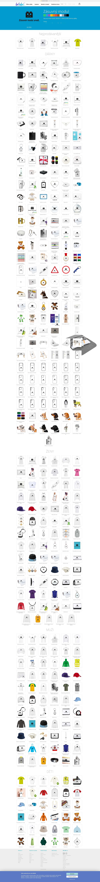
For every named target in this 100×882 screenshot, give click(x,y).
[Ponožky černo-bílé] (33, 528)
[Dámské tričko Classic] (33, 38)
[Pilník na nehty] (33, 577)
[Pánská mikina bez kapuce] (78, 743)
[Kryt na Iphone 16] (55, 362)
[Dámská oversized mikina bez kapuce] (78, 492)
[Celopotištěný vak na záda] (33, 719)
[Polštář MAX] (22, 82)
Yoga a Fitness (43, 858)
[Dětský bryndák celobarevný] (55, 824)
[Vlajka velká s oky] (44, 119)
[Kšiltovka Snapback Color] (33, 553)
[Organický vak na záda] (22, 565)
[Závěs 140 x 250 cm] (55, 350)
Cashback (64, 856)
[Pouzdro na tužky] (55, 812)
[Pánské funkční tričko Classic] (66, 646)
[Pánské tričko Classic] (21, 38)
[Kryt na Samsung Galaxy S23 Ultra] (55, 399)
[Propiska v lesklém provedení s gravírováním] (22, 253)
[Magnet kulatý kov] (33, 301)
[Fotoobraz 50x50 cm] (44, 204)
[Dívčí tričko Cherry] (22, 788)
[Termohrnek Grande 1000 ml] (66, 423)
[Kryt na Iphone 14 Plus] (78, 374)
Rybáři (42, 865)
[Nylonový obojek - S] (33, 423)
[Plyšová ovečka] (33, 192)
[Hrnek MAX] (55, 143)
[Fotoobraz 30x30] (55, 131)
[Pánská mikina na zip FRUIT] (22, 719)
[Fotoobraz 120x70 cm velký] (55, 192)
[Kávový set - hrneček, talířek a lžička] (66, 180)
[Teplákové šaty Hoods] (78, 528)
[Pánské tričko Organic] (78, 634)
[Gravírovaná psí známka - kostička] (78, 253)
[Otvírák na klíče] (66, 301)
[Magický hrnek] (44, 70)
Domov (19, 861)
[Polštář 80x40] (44, 326)
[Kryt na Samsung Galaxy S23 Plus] (44, 399)
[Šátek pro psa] (66, 119)
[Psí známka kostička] (55, 253)
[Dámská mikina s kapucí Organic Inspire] (78, 516)
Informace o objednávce (67, 855)
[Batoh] (33, 516)
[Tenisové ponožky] (33, 658)
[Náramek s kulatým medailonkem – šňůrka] (66, 528)
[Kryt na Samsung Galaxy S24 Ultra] (22, 399)
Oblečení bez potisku (55, 854)
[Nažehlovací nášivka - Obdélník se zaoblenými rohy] (66, 216)
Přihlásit (69, 4)
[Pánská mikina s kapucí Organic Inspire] (55, 670)
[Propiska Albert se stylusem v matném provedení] (55, 216)
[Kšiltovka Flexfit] (22, 695)
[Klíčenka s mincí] (44, 301)
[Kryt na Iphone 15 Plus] (55, 374)
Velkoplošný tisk (54, 853)
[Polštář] (67, 38)
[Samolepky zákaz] (66, 265)
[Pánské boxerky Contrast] (22, 670)
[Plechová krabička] (66, 800)
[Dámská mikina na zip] (78, 480)
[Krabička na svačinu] (44, 192)
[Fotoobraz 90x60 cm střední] (66, 289)
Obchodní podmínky (66, 864)
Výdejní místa (65, 859)
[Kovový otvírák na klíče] (78, 265)
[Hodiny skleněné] (55, 204)
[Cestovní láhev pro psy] (66, 399)
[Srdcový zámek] (33, 228)
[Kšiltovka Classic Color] (33, 504)
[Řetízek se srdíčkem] (33, 565)
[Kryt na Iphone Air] (44, 362)
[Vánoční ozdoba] (44, 277)
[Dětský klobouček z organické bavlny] (44, 824)
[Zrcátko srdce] (44, 565)
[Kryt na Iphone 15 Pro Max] (22, 265)
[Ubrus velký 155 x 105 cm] (22, 350)
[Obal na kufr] (44, 180)
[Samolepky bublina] (55, 277)
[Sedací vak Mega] (66, 338)
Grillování (42, 857)
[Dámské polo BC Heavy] (33, 589)
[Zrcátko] (55, 577)
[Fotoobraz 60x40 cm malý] (78, 228)
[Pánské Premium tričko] (56, 38)
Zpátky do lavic (43, 854)
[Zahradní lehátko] (44, 350)
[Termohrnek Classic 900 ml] (66, 131)
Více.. (19, 862)
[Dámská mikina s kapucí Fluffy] (22, 492)
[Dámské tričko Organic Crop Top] (33, 480)
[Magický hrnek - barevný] (55, 155)
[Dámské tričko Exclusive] (44, 480)
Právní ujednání (29, 27)
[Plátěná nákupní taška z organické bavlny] (66, 492)
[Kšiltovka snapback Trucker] (55, 695)
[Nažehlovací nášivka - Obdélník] (66, 143)
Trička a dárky (29, 4)
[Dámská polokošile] (44, 589)
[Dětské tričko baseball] (78, 788)
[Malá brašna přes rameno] (22, 528)
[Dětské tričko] (78, 38)
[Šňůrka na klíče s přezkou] (44, 265)
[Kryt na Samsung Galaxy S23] (33, 399)
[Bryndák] (55, 800)
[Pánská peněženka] (66, 707)
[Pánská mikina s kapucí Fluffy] (66, 634)
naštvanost (55, 22)
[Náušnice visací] (66, 553)
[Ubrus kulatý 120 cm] (78, 338)
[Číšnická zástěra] (78, 326)
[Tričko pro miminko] (66, 824)
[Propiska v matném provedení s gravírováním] (44, 82)
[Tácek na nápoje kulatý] (66, 155)
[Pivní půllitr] (44, 143)
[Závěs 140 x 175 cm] (66, 350)
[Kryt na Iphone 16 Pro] (78, 362)
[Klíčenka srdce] (22, 143)
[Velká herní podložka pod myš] (78, 192)
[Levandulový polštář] (44, 216)
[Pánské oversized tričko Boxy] (55, 646)
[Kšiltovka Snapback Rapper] (22, 504)
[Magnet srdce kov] (55, 180)
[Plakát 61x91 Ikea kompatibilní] (22, 107)
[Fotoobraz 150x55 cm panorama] (78, 289)
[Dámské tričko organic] (78, 455)
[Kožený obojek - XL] (22, 423)
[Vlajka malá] (66, 192)
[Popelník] (22, 228)
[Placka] (66, 70)
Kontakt (73, 4)
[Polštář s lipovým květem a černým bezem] (22, 326)
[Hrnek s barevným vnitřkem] (78, 70)
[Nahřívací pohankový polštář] (33, 326)
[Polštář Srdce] (33, 119)
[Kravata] (66, 731)
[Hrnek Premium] (44, 38)
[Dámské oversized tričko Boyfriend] (78, 504)
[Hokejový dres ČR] (55, 743)
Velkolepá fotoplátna (44, 862)
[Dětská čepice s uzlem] (78, 824)
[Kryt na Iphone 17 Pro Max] (33, 362)
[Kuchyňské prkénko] (78, 277)
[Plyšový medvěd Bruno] (66, 812)
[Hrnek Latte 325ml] (33, 82)
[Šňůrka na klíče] (66, 82)
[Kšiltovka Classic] (66, 455)
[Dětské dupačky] (33, 824)
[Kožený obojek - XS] (44, 411)
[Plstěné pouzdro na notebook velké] (66, 326)
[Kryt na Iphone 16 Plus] (66, 362)
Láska (30, 853)
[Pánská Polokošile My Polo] (44, 670)
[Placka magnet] (55, 82)
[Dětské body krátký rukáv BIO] (33, 788)
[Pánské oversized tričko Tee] (55, 658)
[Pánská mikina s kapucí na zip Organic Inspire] (78, 646)
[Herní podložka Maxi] (78, 143)
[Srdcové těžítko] (78, 155)
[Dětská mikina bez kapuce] (44, 788)
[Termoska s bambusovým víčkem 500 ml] (78, 119)
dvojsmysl (64, 22)
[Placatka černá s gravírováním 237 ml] (33, 131)
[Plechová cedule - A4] (66, 204)
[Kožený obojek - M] (66, 411)
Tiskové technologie (66, 863)
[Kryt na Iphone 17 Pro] (22, 362)
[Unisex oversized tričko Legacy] (33, 646)
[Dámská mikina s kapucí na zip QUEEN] (55, 528)
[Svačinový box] (78, 180)
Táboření (42, 853)
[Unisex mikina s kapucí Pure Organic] (44, 516)
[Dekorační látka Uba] (22, 301)
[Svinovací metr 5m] (78, 707)
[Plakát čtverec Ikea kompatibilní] (33, 204)
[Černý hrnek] (22, 70)
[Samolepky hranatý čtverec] (66, 107)
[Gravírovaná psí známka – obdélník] (22, 411)
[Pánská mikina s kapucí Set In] (55, 719)
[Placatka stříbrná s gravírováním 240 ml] (44, 228)
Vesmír (42, 866)
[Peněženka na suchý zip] (78, 565)
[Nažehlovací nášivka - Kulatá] (33, 107)
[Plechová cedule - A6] (33, 253)
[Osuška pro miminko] (33, 812)
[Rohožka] (44, 107)
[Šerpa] (22, 277)
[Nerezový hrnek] (22, 204)
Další (30, 861)
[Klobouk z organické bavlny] (55, 565)
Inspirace (37, 4)
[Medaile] (66, 253)
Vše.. (30, 862)
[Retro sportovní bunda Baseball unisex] (55, 589)
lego (60, 22)
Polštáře (42, 861)
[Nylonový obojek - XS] (44, 289)
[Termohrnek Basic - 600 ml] (78, 423)
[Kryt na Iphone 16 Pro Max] (22, 374)
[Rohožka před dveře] (22, 155)
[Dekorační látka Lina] (55, 228)
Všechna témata (43, 869)
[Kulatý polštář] (55, 516)
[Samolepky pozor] (55, 265)
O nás (64, 868)
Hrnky (19, 853)
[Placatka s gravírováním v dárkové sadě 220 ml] (44, 131)
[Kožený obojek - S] (55, 411)
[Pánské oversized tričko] (66, 480)
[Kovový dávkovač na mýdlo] (22, 338)
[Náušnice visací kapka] (78, 589)
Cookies (64, 866)
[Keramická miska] (78, 301)
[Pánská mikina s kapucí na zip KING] (33, 707)
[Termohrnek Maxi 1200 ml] (78, 107)
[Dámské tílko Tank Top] (44, 492)
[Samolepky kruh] (44, 58)
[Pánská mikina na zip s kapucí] (66, 658)
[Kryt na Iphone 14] (66, 374)
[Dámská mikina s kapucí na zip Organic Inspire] (33, 492)
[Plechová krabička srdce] (55, 289)
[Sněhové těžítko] (78, 204)
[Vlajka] (33, 70)
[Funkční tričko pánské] (22, 658)
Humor (30, 858)
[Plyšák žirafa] (33, 216)
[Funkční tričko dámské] (22, 589)
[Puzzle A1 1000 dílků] (78, 131)
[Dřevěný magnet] (33, 411)
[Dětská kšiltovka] (78, 695)
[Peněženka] (66, 577)
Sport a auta (31, 854)
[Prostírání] (22, 289)
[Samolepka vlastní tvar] (55, 70)
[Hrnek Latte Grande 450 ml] (22, 180)
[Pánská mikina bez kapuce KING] (66, 695)
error (44, 22)
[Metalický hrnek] (22, 216)
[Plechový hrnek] (55, 58)
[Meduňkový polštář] (33, 180)
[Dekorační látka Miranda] (78, 216)
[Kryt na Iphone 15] (33, 374)
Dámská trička (20, 858)
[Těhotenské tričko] (22, 553)
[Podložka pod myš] (33, 143)
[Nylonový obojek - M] (44, 423)
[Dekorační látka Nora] (33, 265)
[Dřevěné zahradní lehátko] (33, 350)
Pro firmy (64, 862)
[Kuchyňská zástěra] (66, 58)
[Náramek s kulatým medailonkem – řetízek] (22, 516)
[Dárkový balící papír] (44, 155)
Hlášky (30, 857)
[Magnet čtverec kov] (33, 155)
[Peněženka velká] (78, 553)
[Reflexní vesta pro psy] (78, 399)
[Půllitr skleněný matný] (78, 82)
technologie (49, 22)
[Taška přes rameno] (78, 577)
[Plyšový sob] (55, 301)
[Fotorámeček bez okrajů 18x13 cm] (33, 277)
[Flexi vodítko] (22, 192)
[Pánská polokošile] (44, 743)
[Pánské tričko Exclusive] (44, 634)
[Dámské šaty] (55, 492)
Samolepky (20, 857)
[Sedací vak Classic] (55, 338)
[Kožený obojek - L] (78, 411)
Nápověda (64, 860)
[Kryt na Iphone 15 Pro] (44, 374)
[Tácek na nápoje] (33, 289)
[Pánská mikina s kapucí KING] (44, 646)
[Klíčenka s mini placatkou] (50, 435)
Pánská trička (20, 854)
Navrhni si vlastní (45, 4)
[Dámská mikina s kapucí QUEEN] (66, 504)
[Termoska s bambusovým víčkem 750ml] (55, 119)
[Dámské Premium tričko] (44, 455)
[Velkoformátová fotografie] (66, 228)
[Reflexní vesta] (78, 658)
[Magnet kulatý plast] (66, 277)
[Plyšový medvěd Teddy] (78, 812)
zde (40, 877)
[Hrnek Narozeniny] (44, 253)
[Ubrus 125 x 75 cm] (44, 338)
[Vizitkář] (33, 338)
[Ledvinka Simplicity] (66, 565)
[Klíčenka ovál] (44, 528)
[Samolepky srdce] (22, 131)
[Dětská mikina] (44, 812)
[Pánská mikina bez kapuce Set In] (33, 670)
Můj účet (64, 867)
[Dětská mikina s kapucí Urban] (55, 788)
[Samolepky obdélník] (78, 58)
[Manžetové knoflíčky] (44, 731)
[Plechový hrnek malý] (55, 107)
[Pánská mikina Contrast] (33, 743)
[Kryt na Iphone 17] (78, 350)
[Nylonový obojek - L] (55, 423)
